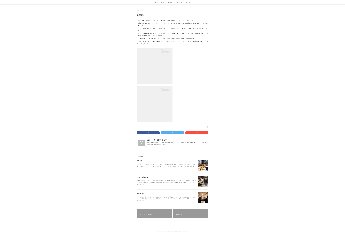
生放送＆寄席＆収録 (142, 177)
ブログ (162, 2)
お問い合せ (188, 2)
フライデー (140, 161)
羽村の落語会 (140, 193)
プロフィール (179, 2)
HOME (155, 2)
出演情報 (170, 2)
